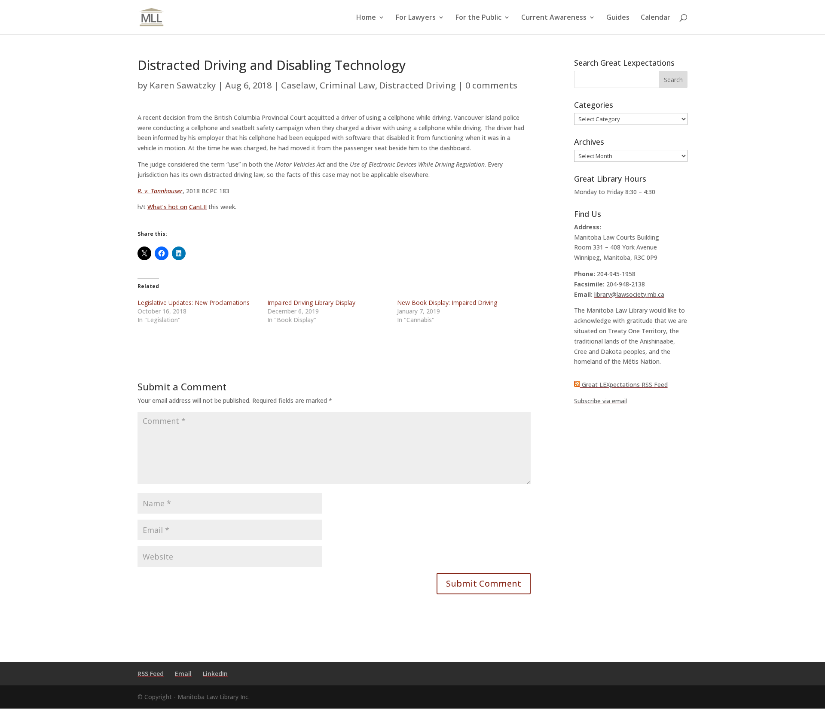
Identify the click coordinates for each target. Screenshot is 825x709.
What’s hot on (167, 207)
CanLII (198, 207)
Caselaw (298, 85)
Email (183, 673)
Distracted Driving (417, 85)
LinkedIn (215, 673)
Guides (617, 18)
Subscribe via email (600, 401)
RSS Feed (151, 673)
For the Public (478, 18)
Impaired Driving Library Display (311, 302)
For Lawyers (416, 18)
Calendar (655, 18)
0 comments (491, 85)
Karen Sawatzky (183, 85)
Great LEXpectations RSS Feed (624, 384)
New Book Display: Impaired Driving (447, 302)
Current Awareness (554, 18)
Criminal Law (347, 85)
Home (366, 18)
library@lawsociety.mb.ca (629, 294)
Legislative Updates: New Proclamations (194, 302)
